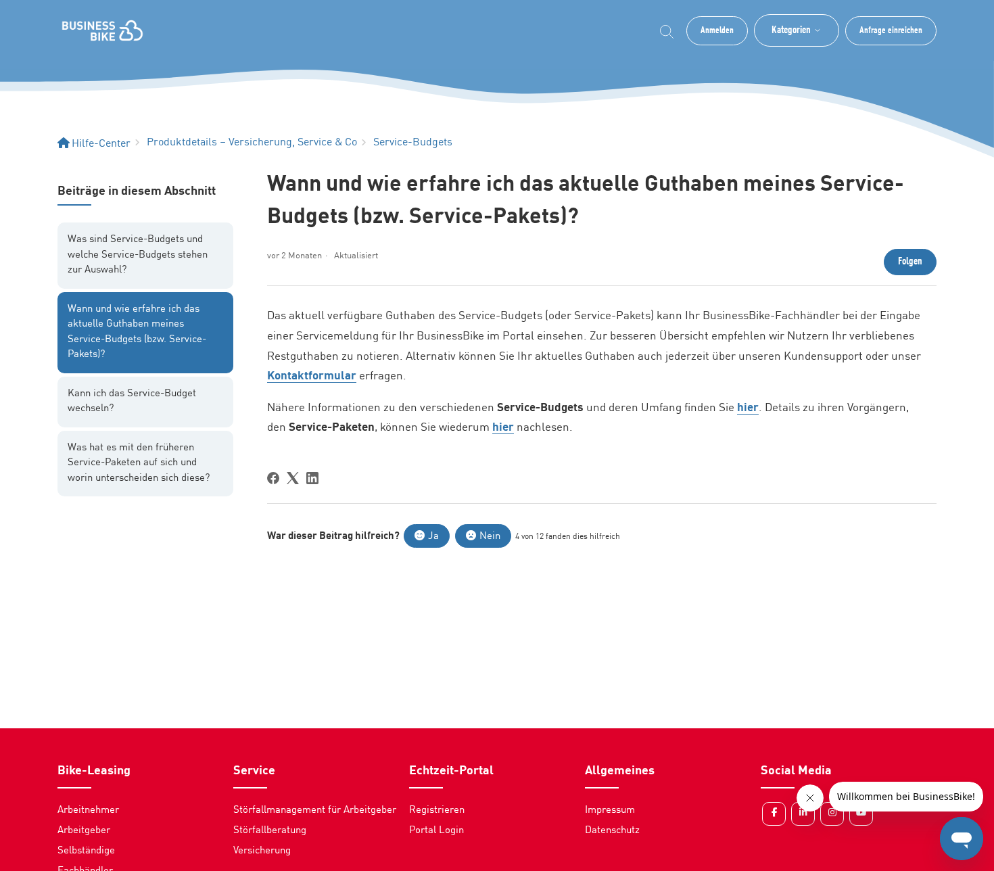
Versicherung (262, 851)
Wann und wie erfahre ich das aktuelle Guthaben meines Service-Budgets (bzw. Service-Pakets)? (137, 332)
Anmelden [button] (717, 30)
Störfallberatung (269, 831)
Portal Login (436, 831)
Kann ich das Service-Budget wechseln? (132, 402)
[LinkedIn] (312, 478)
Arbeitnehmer (88, 810)
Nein (489, 537)
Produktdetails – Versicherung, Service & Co (252, 142)
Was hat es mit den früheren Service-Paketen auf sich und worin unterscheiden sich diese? (139, 463)
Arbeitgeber (83, 831)
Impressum (610, 810)
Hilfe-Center (101, 144)
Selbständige (86, 851)
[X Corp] (293, 478)
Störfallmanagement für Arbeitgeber (314, 810)
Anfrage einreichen (890, 30)
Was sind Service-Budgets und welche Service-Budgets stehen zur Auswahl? (138, 255)
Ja (433, 537)
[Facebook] (273, 478)
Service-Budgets (412, 142)
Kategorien (791, 30)
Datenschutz (612, 831)
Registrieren (437, 810)
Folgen (910, 261)
